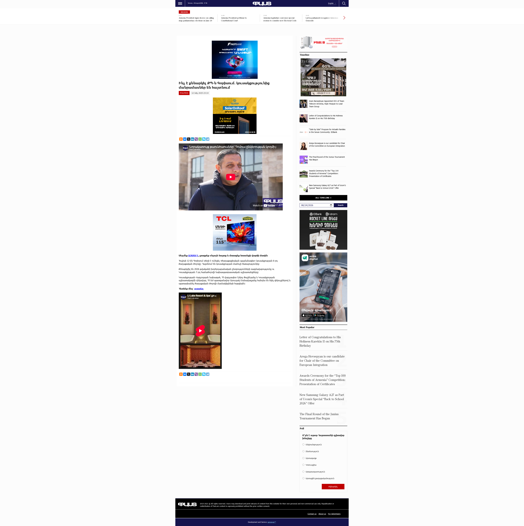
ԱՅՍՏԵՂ (193, 255)
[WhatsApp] (200, 139)
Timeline (304, 54)
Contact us (312, 514)
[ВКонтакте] (184, 139)
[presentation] (335, 19)
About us (322, 514)
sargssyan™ (272, 522)
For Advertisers (334, 514)
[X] (188, 139)
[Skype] (204, 139)
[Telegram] (207, 139)
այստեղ (199, 288)
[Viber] (196, 139)
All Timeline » (323, 198)
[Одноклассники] (181, 139)
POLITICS (184, 93)
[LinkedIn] (192, 139)
